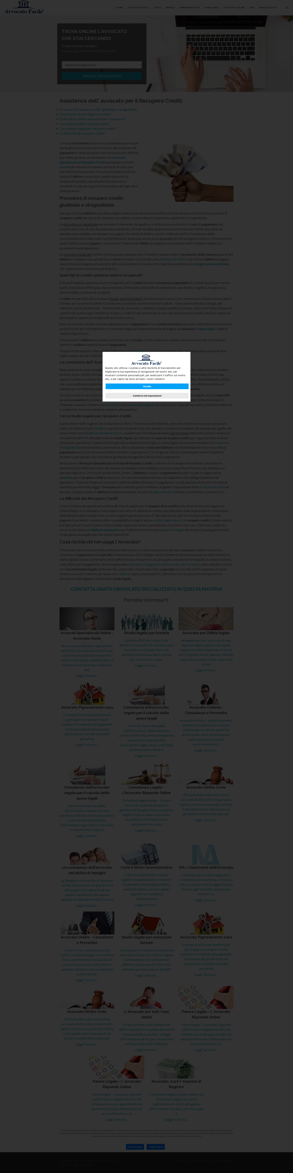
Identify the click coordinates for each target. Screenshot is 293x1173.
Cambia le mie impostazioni (147, 395)
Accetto (147, 386)
